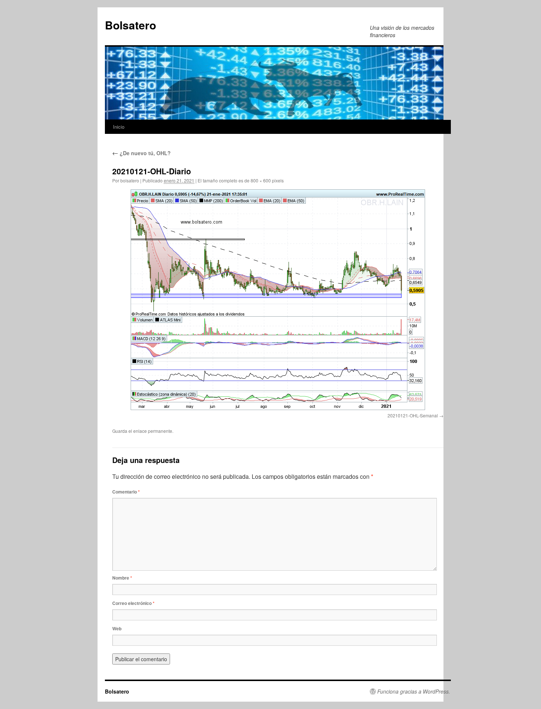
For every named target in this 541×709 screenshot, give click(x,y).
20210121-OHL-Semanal (413, 415)
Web (116, 628)
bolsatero (129, 180)
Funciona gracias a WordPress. (413, 691)
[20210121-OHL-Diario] (277, 299)
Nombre (122, 577)
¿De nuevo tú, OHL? (141, 153)
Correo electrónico (133, 603)
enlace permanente (152, 431)
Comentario (126, 491)
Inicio (118, 126)
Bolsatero (130, 25)
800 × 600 (261, 180)
